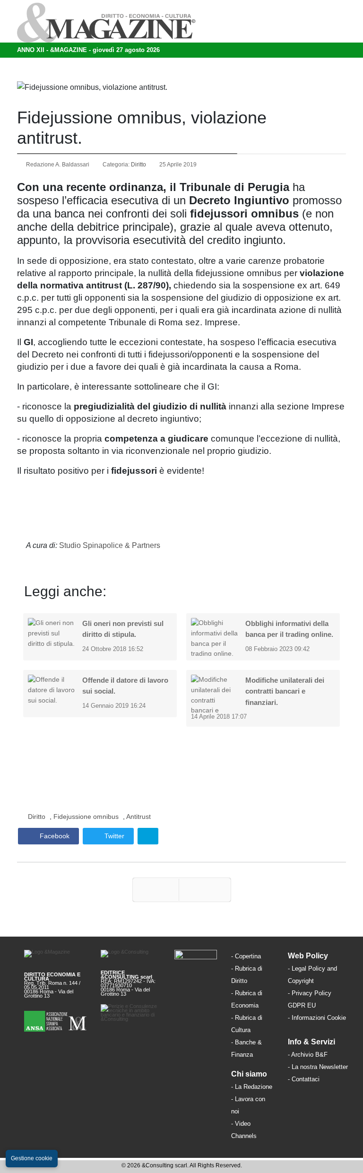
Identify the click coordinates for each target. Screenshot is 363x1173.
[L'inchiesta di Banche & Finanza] (254, 1054)
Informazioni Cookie (319, 1017)
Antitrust (138, 816)
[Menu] (268, 21)
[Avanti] (205, 890)
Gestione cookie (31, 1158)
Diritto (138, 164)
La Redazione (253, 1086)
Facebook (53, 836)
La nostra (305, 1066)
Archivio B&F (309, 1054)
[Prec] (156, 890)
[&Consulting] (130, 956)
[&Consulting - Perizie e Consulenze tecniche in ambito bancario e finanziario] (130, 1013)
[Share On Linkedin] (148, 836)
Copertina (248, 956)
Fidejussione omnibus (86, 816)
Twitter (113, 836)
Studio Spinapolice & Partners (109, 545)
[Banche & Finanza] (195, 955)
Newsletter (333, 1066)
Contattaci (306, 1079)
